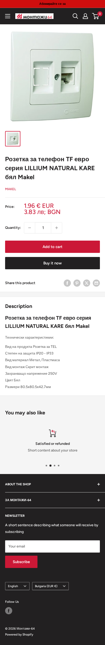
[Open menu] (7, 16)
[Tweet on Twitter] (86, 283)
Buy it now (52, 263)
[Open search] (75, 16)
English (13, 586)
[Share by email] (96, 283)
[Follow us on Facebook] (8, 610)
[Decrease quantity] (29, 227)
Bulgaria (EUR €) (46, 586)
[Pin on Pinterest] (77, 283)
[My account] (85, 16)
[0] (96, 16)
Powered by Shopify (19, 634)
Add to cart (52, 246)
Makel (10, 189)
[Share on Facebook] (67, 283)
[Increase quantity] (56, 227)
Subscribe (21, 562)
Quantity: (13, 227)
